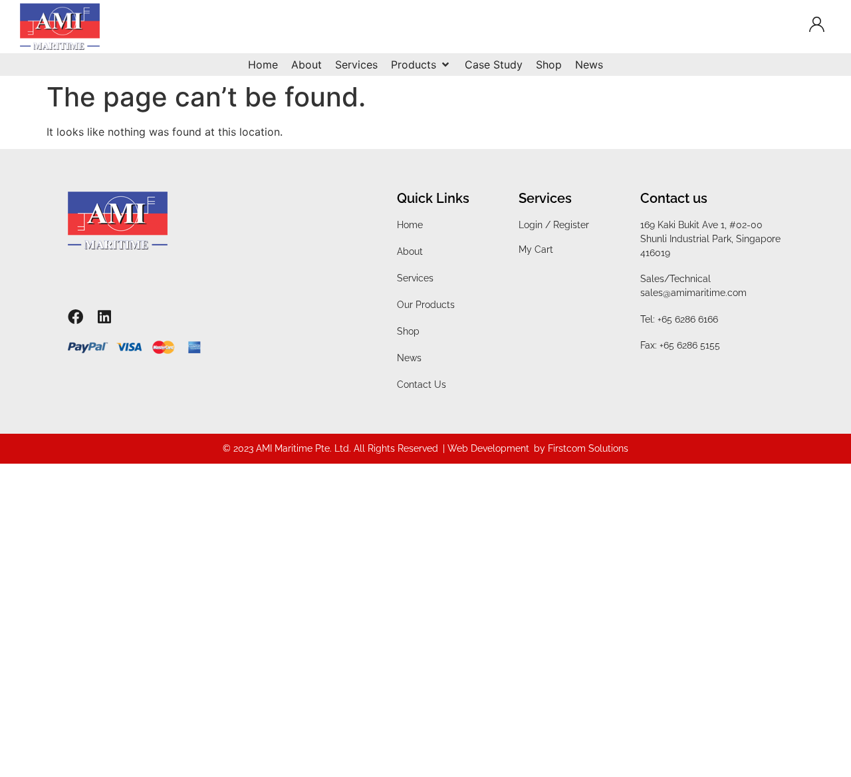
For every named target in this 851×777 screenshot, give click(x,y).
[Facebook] (75, 317)
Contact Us (421, 384)
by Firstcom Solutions (581, 448)
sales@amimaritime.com (693, 292)
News (409, 358)
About (410, 251)
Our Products (426, 304)
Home (410, 225)
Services (415, 278)
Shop (408, 331)
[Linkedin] (104, 317)
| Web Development (486, 448)
